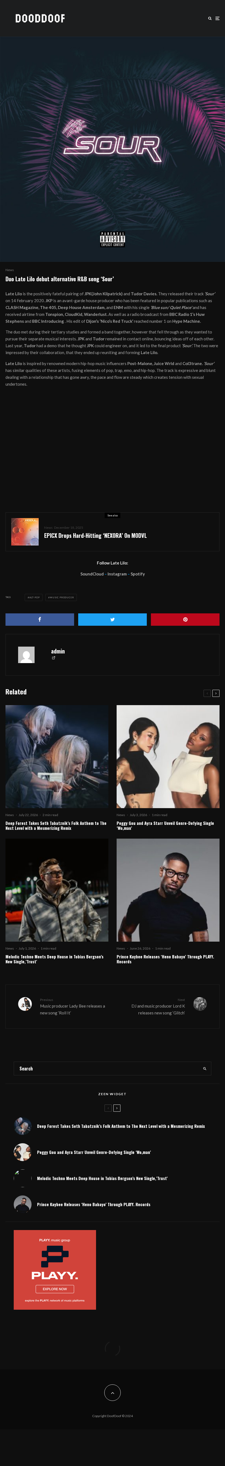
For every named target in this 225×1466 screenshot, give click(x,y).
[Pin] (185, 619)
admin (58, 651)
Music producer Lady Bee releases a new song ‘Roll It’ (72, 1006)
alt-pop (34, 597)
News (9, 270)
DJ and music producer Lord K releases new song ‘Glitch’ (158, 1006)
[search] (204, 1068)
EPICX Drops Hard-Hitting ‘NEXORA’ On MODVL (95, 535)
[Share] (39, 619)
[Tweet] (112, 619)
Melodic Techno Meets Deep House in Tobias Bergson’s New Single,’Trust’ (54, 959)
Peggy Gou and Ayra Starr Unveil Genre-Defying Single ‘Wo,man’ (165, 825)
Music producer (62, 597)
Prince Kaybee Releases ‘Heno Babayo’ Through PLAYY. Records (165, 959)
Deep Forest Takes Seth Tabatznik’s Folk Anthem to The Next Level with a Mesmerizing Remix (55, 825)
